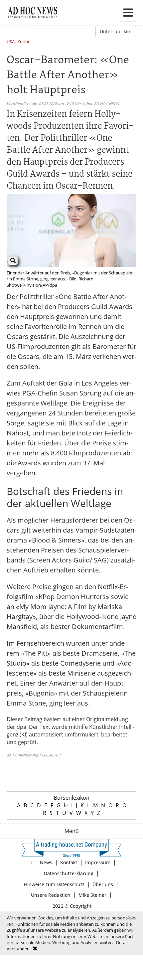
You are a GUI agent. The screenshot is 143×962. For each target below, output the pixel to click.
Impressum (97, 862)
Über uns (102, 884)
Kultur (23, 42)
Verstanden (18, 949)
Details (122, 942)
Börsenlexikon (71, 797)
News (46, 862)
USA (11, 42)
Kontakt (68, 862)
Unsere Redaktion (51, 895)
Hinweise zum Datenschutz (54, 884)
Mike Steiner (92, 895)
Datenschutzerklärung (68, 873)
